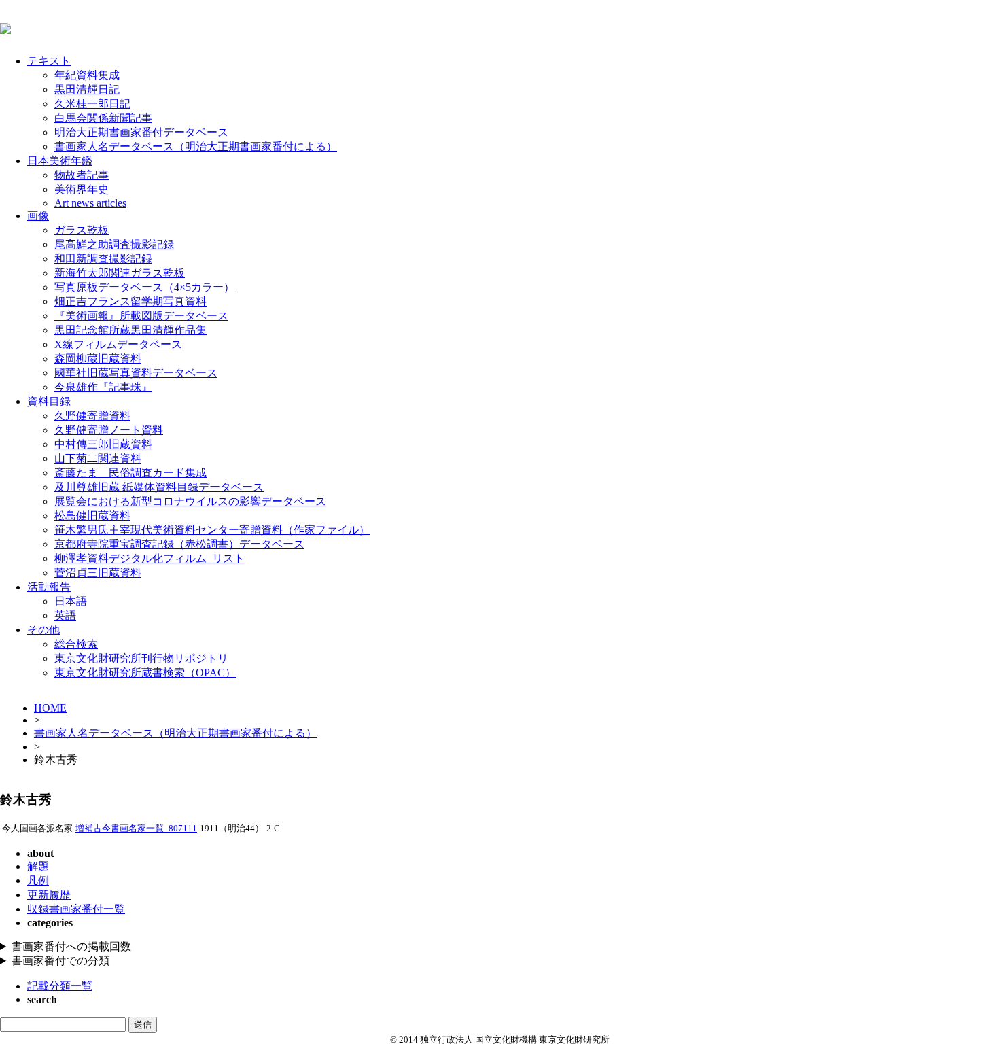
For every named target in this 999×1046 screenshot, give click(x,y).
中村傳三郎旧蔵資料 (103, 444)
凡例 (38, 880)
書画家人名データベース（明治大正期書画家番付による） (195, 146)
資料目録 (49, 401)
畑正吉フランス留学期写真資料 (130, 301)
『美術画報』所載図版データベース (141, 315)
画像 (38, 216)
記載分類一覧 (59, 986)
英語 (65, 615)
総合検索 (76, 644)
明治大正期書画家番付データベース (141, 132)
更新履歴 (49, 895)
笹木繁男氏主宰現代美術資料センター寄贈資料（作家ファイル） (212, 530)
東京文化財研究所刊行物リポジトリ (141, 658)
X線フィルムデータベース (118, 344)
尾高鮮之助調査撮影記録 (114, 244)
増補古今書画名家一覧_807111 (136, 828)
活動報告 (49, 587)
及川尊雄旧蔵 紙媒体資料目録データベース (159, 487)
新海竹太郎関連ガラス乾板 (119, 273)
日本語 (70, 601)
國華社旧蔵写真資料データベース (135, 373)
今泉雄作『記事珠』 (103, 387)
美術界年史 (81, 189)
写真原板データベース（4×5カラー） (144, 287)
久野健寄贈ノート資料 (108, 430)
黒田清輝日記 (87, 89)
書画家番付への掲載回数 (71, 946)
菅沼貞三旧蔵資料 (97, 572)
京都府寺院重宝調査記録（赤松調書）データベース (179, 544)
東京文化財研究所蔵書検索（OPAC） (145, 672)
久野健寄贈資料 (92, 415)
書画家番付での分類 (60, 960)
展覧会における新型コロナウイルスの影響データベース (190, 501)
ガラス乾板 (81, 230)
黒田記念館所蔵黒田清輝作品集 (130, 330)
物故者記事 (81, 175)
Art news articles (90, 203)
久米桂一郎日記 (92, 103)
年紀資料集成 (87, 75)
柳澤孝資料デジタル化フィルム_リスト (149, 558)
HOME (50, 708)
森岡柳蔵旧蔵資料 (97, 358)
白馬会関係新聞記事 (103, 118)
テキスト (49, 61)
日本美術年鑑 (59, 161)
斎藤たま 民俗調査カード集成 (130, 472)
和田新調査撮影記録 (103, 258)
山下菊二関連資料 (97, 458)
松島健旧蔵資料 (92, 515)
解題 (38, 866)
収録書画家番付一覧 (76, 909)
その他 (43, 629)
